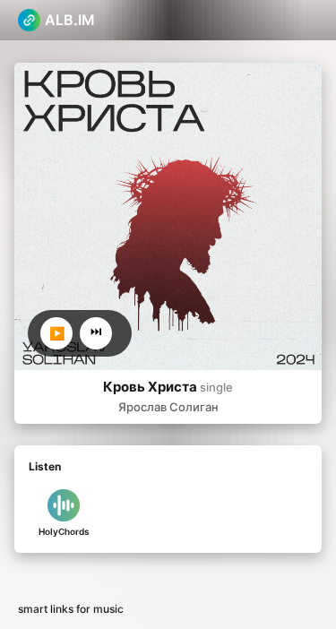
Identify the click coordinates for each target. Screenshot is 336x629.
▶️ (57, 333)
